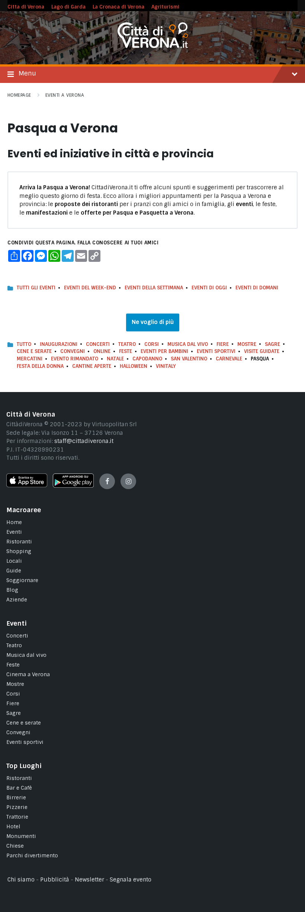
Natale (115, 359)
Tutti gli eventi (36, 288)
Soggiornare (22, 580)
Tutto (24, 344)
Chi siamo (21, 879)
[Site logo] (153, 46)
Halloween (133, 366)
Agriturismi (165, 7)
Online (101, 351)
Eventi (14, 532)
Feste (125, 351)
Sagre (272, 344)
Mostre (246, 344)
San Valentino (189, 359)
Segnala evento (130, 879)
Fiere (222, 344)
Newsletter (89, 879)
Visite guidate (261, 351)
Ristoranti (19, 541)
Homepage (19, 95)
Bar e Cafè (19, 787)
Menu (27, 73)
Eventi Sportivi (216, 351)
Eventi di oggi (209, 288)
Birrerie (16, 797)
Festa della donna (40, 366)
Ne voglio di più (153, 322)
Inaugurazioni (58, 344)
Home (14, 522)
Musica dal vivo (187, 344)
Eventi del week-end (90, 288)
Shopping (18, 551)
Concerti (98, 344)
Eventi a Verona (64, 95)
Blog (12, 590)
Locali (14, 561)
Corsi (151, 344)
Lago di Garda (68, 7)
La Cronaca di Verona (118, 7)
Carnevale (229, 359)
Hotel (13, 826)
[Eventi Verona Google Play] (73, 485)
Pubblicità (54, 879)
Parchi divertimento (32, 855)
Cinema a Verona (28, 674)
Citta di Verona (25, 7)
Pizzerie (17, 807)
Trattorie (17, 816)
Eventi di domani (256, 288)
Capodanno (147, 359)
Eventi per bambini (164, 351)
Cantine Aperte (91, 366)
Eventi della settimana (154, 288)
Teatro (127, 344)
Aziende (16, 599)
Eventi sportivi (25, 742)
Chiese (15, 845)
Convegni (72, 351)
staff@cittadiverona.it (83, 441)
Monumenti (21, 836)
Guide (13, 570)
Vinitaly (166, 366)
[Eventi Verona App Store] (26, 485)
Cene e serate (34, 351)
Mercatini (29, 359)
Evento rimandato (74, 359)
